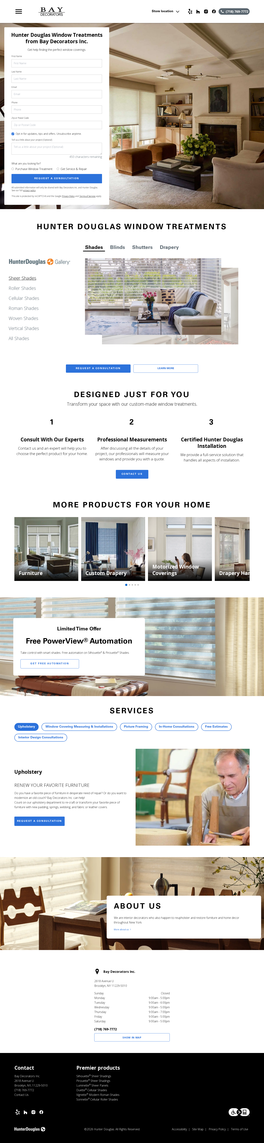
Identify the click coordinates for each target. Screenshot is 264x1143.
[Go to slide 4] (135, 585)
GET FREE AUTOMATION (49, 664)
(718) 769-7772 (105, 1029)
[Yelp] (190, 11)
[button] (18, 11)
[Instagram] (206, 11)
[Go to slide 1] (126, 585)
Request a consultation (39, 821)
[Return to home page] (84, 11)
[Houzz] (198, 11)
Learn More (166, 368)
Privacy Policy (68, 196)
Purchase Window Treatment (33, 169)
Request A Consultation (98, 368)
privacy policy (29, 190)
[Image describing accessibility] (239, 1112)
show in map (132, 1037)
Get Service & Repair (74, 169)
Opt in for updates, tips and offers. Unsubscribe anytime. (49, 133)
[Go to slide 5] (138, 585)
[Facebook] (214, 11)
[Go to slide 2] (129, 585)
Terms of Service (87, 196)
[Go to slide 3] (132, 585)
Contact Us (132, 474)
